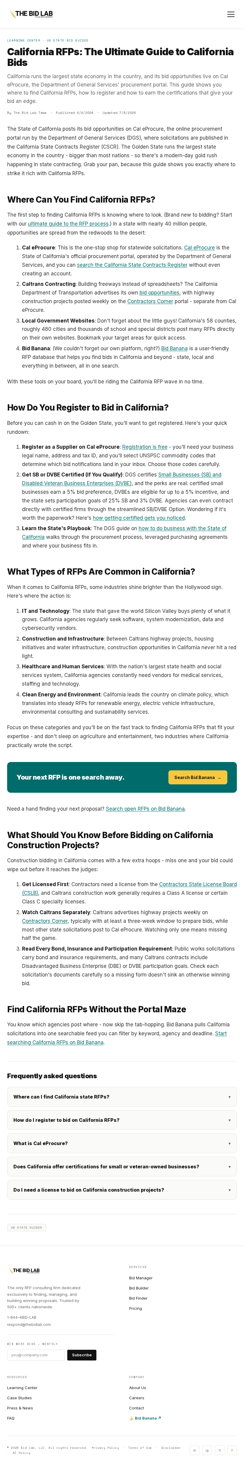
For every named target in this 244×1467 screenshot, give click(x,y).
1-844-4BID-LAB (21, 1317)
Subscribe (82, 1354)
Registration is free (145, 447)
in (194, 1450)
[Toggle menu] (231, 14)
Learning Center (22, 1387)
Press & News (20, 1408)
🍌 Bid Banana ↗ (145, 1418)
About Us (137, 1387)
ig (207, 1450)
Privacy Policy (105, 1448)
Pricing (135, 1308)
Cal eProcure (199, 248)
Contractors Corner (150, 301)
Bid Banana (174, 348)
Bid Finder (138, 1298)
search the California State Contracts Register (132, 265)
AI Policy (22, 1453)
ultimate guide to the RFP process (68, 224)
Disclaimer (171, 1448)
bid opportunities (159, 293)
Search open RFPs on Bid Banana (145, 809)
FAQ (11, 1418)
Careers (136, 1397)
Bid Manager (141, 1277)
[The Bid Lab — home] (30, 14)
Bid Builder (139, 1288)
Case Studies (19, 1397)
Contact (136, 1408)
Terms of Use (140, 1448)
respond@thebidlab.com (29, 1324)
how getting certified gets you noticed (139, 518)
